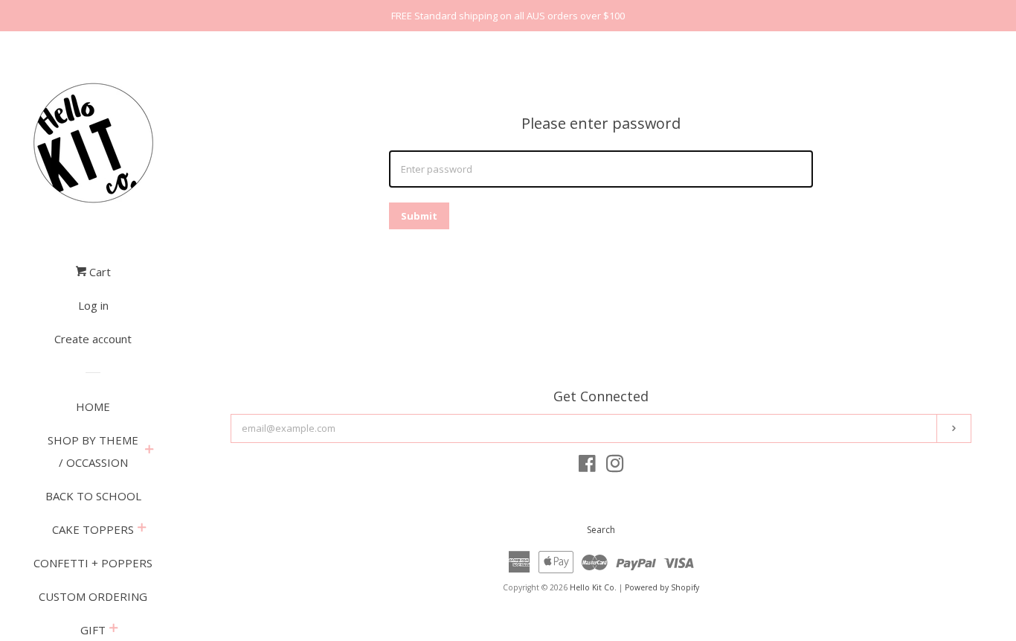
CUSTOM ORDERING (93, 596)
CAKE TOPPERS (93, 529)
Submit (419, 216)
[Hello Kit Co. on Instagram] (615, 466)
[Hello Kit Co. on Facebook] (587, 466)
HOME (93, 406)
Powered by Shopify (662, 587)
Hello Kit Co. (593, 587)
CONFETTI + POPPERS (92, 562)
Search (601, 529)
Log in (93, 305)
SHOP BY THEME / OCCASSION (93, 451)
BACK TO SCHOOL (93, 495)
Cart (98, 271)
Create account (93, 338)
